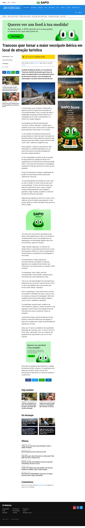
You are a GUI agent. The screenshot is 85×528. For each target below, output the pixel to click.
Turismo (6, 67)
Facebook (41, 485)
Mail (9, 2)
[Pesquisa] (75, 12)
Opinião (23, 466)
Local (23, 65)
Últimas (25, 441)
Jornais (13, 2)
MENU (4, 2)
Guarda (36, 63)
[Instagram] (74, 507)
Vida (23, 454)
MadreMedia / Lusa (7, 56)
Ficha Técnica (5, 519)
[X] (81, 507)
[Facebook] (78, 507)
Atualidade (5, 63)
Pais (3, 67)
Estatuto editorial (15, 519)
